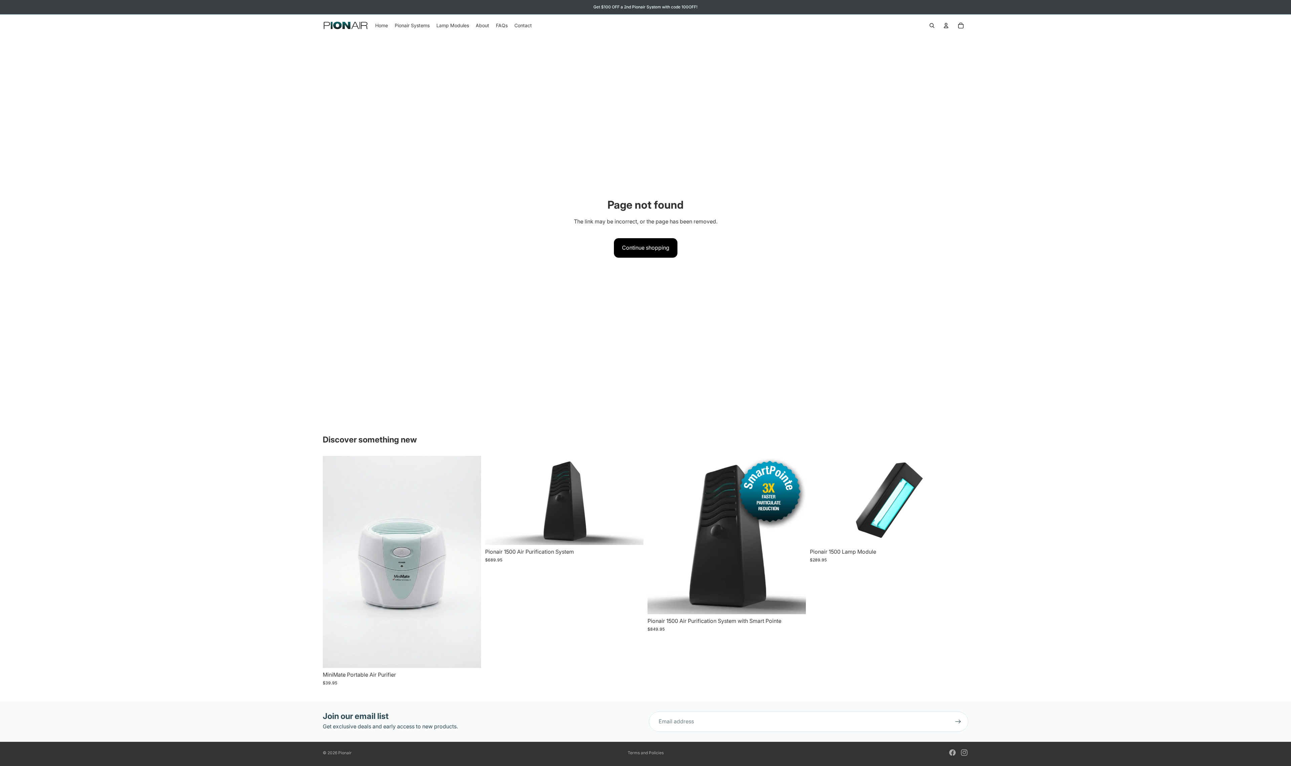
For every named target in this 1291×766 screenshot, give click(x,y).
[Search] (932, 25)
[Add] (471, 657)
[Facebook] (952, 753)
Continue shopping (645, 247)
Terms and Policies (646, 752)
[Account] (946, 25)
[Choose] (633, 535)
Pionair (345, 752)
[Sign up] (958, 722)
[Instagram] (964, 753)
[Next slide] (633, 500)
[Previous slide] (495, 500)
